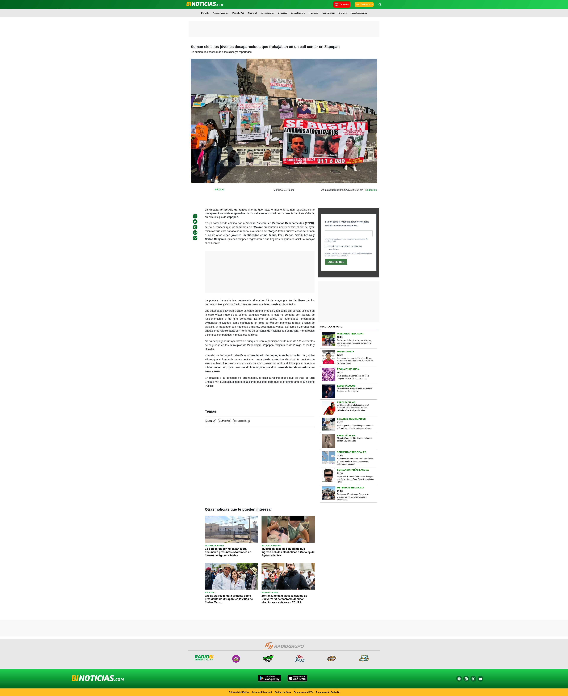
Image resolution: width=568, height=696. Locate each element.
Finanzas (313, 13)
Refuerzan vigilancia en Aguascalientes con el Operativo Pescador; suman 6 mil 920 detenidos (354, 343)
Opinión (343, 13)
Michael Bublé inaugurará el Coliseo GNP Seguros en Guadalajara (354, 389)
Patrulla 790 (238, 13)
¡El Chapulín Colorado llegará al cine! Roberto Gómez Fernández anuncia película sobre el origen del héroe (353, 407)
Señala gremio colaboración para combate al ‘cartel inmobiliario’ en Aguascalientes (355, 426)
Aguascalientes (221, 13)
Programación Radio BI (327, 692)
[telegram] (195, 227)
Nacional (252, 13)
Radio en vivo (367, 4)
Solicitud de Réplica (239, 692)
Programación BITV (303, 692)
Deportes (282, 13)
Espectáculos (298, 13)
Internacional (267, 13)
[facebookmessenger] (195, 238)
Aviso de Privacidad (262, 692)
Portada (205, 13)
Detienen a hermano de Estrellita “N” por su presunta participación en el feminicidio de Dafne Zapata (355, 361)
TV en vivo (344, 4)
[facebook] (195, 216)
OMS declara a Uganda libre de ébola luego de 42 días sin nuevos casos (353, 377)
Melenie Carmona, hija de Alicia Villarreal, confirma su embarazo (355, 439)
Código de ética (283, 692)
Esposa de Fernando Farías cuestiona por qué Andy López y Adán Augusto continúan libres (355, 479)
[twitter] (195, 221)
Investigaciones (359, 13)
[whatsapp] (195, 232)
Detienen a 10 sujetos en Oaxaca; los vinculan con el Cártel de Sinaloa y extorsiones (353, 497)
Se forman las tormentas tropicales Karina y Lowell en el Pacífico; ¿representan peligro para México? (355, 461)
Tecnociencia (328, 13)
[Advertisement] (284, 29)
